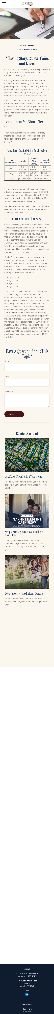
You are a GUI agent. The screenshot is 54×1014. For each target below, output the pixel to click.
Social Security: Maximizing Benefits (24, 593)
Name (7, 361)
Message (8, 391)
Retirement (27, 1009)
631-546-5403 (32, 973)
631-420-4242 (30, 976)
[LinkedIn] (27, 994)
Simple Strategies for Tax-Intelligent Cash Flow (24, 533)
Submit (12, 414)
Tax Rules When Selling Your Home (23, 476)
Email (6, 376)
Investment (27, 1012)
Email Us (27, 990)
